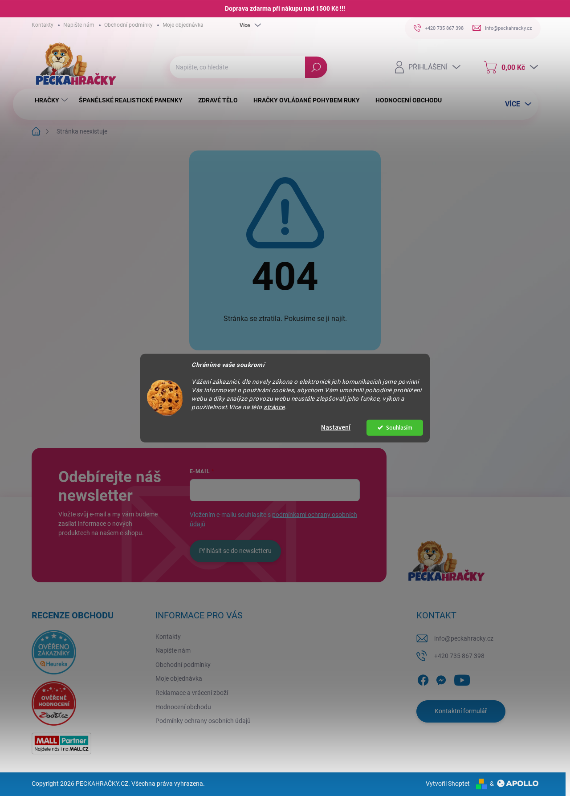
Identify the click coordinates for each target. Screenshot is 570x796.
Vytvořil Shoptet (448, 783)
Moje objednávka (183, 25)
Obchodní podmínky (128, 25)
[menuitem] (52, 100)
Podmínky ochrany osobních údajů (203, 720)
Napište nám (78, 25)
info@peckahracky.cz (463, 638)
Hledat (316, 67)
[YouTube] (462, 678)
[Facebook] (423, 678)
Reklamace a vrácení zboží (191, 692)
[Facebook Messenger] (441, 678)
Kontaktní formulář (461, 711)
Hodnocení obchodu (183, 707)
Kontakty (42, 25)
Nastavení (335, 427)
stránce (274, 406)
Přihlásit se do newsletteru (235, 550)
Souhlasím (399, 427)
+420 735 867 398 (459, 655)
